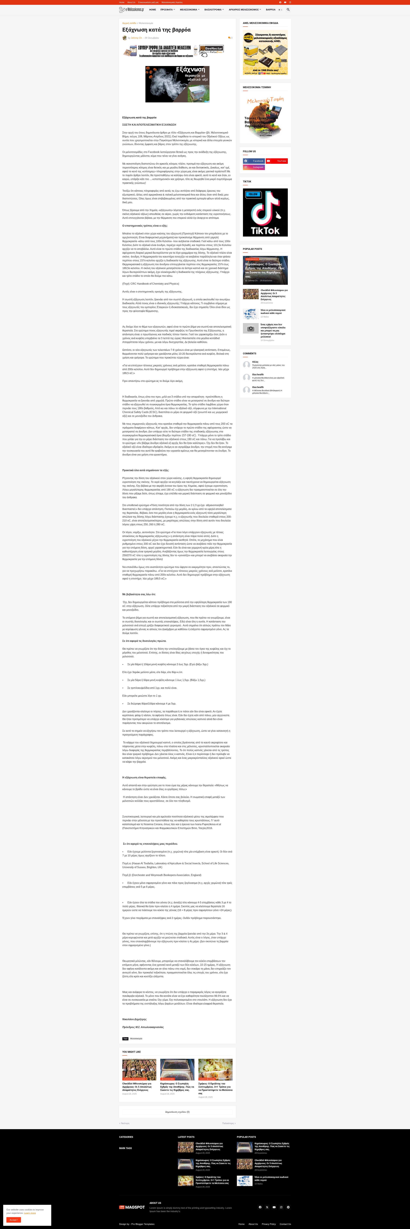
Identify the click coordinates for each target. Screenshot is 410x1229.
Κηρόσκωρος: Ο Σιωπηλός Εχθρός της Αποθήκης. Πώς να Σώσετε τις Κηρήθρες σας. (177, 1087)
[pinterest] (288, 1207)
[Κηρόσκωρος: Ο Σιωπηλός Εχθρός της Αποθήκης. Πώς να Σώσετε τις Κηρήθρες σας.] (186, 1164)
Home (121, 2)
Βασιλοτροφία (213, 9)
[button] (280, 9)
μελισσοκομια (188, 9)
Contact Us (285, 1224)
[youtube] (285, 2)
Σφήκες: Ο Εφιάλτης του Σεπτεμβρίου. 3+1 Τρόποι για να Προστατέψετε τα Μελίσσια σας (215, 1088)
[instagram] (290, 2)
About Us (131, 2)
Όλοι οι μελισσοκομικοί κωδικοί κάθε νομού (273, 311)
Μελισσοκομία (146, 23)
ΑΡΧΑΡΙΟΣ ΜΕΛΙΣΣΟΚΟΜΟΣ (244, 9)
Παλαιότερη (228, 1123)
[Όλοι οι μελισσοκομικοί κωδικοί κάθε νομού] (251, 314)
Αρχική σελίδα (129, 23)
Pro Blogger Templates (142, 1224)
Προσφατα (166, 9)
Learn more (30, 1213)
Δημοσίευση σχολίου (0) (177, 1112)
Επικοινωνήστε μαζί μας (148, 2)
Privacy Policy (269, 1224)
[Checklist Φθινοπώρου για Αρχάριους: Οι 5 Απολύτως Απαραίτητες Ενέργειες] (251, 294)
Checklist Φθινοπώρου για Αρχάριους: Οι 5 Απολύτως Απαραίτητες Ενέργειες (137, 1087)
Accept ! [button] (14, 1220)
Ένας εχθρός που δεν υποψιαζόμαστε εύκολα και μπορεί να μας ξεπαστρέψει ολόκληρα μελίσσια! (273, 330)
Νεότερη (125, 1123)
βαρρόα (270, 9)
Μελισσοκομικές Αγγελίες (172, 2)
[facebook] (280, 2)
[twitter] (267, 1207)
